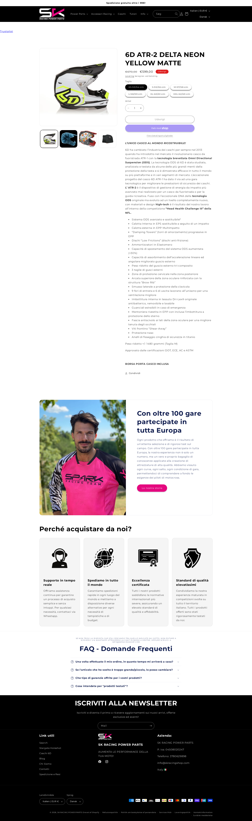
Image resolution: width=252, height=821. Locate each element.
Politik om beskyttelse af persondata (138, 812)
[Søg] (176, 13)
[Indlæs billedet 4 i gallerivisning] (107, 139)
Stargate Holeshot (50, 748)
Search (43, 743)
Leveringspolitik (182, 812)
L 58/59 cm (137, 95)
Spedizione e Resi (49, 774)
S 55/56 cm (160, 88)
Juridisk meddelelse (203, 815)
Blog (42, 758)
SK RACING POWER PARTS (69, 812)
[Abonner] (150, 725)
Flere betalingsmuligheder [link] (160, 135)
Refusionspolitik (110, 812)
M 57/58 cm (182, 88)
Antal (128, 101)
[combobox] (166, 13)
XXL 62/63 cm (183, 95)
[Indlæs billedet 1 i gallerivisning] (49, 139)
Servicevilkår (165, 812)
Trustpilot (6, 31)
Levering (129, 76)
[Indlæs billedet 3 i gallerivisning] (88, 139)
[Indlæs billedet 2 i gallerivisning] (68, 139)
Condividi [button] (134, 373)
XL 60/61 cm (159, 95)
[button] (79, 14)
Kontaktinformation (203, 812)
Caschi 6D (45, 753)
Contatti (44, 769)
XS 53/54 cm (137, 88)
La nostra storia (152, 488)
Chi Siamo (45, 764)
